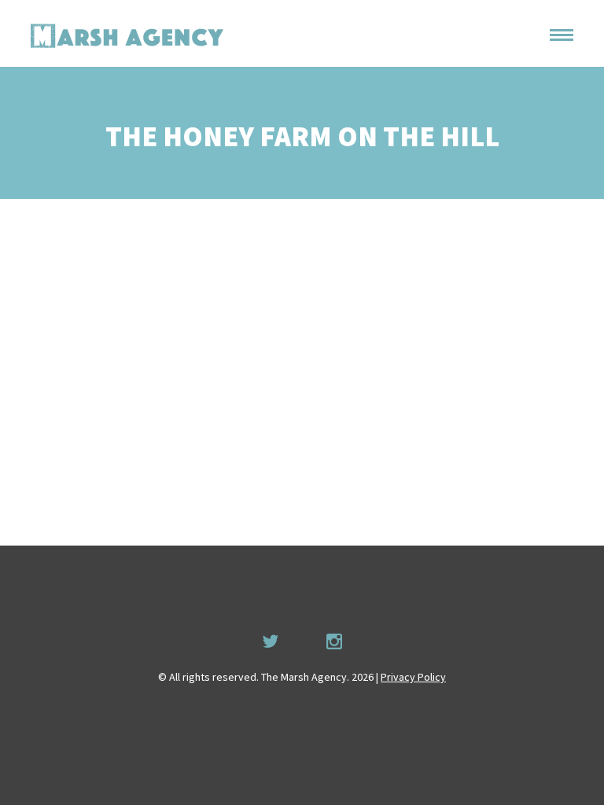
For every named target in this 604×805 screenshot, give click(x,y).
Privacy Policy (413, 677)
